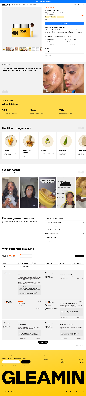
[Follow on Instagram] (70, 391)
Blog (62, 361)
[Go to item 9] (37, 49)
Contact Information (38, 393)
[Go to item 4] (16, 49)
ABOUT (23, 4)
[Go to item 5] (21, 49)
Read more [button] (34, 283)
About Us (63, 358)
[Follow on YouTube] (76, 391)
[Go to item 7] (29, 49)
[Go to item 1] (4, 49)
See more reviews (43, 342)
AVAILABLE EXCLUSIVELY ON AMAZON (43, 1)
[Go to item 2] (8, 49)
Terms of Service (16, 393)
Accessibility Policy (31, 393)
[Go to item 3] (12, 49)
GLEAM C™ (29, 4)
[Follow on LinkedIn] (83, 391)
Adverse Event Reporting (47, 393)
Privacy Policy (10, 393)
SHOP (13, 4)
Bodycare (46, 359)
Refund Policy (81, 362)
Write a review (79, 256)
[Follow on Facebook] (66, 391)
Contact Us (80, 358)
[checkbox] (26, 266)
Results (62, 359)
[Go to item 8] (33, 49)
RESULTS (18, 4)
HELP (34, 4)
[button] (25, 253)
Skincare (45, 358)
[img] (9, 273)
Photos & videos (25, 266)
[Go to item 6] (25, 49)
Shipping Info (81, 359)
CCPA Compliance (23, 393)
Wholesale (63, 362)
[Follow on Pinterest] (73, 391)
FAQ (79, 361)
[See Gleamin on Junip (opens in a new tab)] (82, 345)
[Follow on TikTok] (80, 391)
